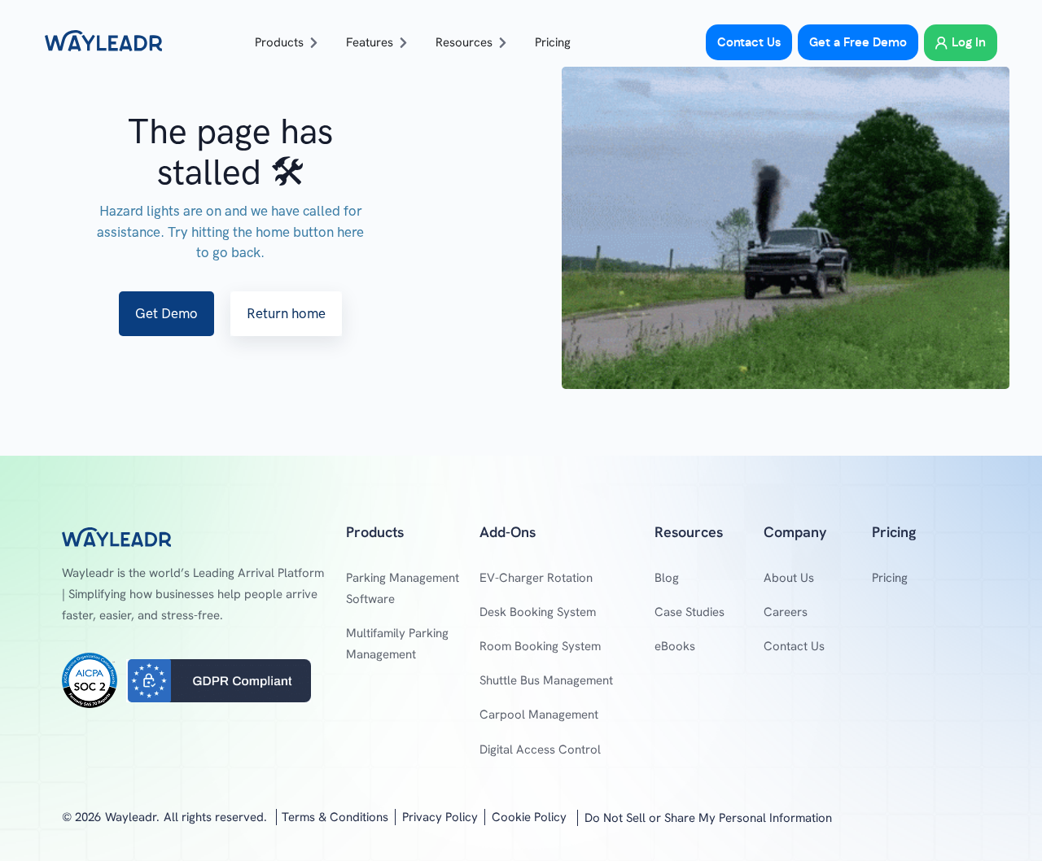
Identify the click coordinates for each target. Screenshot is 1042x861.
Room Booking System (540, 646)
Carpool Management (538, 714)
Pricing (890, 578)
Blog (667, 578)
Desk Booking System (537, 612)
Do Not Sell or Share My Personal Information (708, 818)
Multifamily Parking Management (397, 643)
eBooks (675, 646)
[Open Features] (403, 42)
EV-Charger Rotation (536, 578)
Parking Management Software (402, 588)
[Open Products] (314, 42)
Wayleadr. (132, 817)
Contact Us (794, 646)
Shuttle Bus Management (546, 680)
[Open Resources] (503, 42)
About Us (789, 578)
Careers (786, 612)
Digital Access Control (540, 749)
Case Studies (690, 612)
